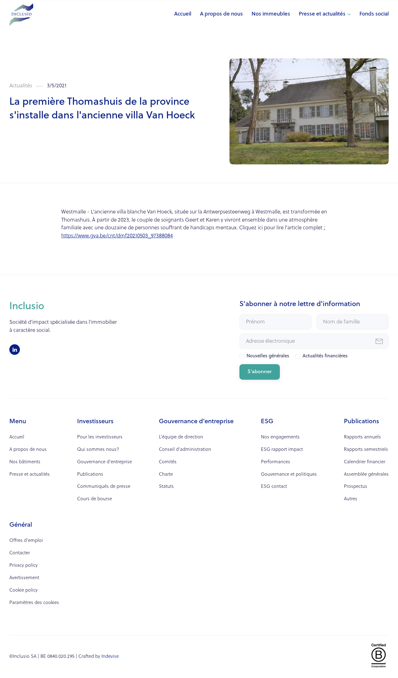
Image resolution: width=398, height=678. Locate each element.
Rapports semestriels (366, 449)
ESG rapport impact (282, 449)
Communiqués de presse (103, 486)
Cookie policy (23, 590)
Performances (275, 462)
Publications (90, 474)
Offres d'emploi (26, 540)
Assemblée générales (366, 474)
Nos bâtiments (24, 462)
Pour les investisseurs (100, 437)
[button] (325, 14)
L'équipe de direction (181, 437)
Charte (166, 474)
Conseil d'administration (185, 449)
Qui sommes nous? (98, 449)
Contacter (19, 553)
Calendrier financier (364, 462)
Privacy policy (23, 565)
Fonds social (374, 14)
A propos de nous (221, 14)
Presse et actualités (322, 14)
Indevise (110, 656)
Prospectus (355, 486)
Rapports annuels (362, 437)
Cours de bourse (94, 499)
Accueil (182, 14)
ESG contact (274, 486)
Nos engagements (280, 437)
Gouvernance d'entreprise (104, 462)
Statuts (166, 486)
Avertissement (24, 578)
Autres (350, 499)
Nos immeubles (271, 14)
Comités (168, 462)
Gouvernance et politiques (289, 474)
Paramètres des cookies (34, 603)
